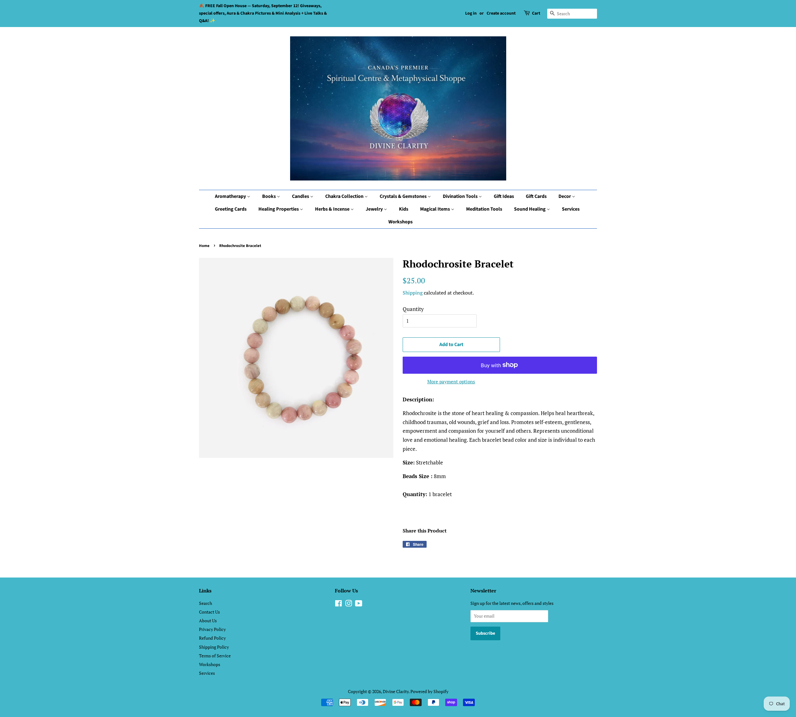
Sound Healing (530, 209)
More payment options (451, 381)
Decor (565, 196)
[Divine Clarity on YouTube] (358, 604)
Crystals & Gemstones (404, 196)
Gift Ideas (504, 196)
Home (204, 246)
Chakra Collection (344, 196)
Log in (471, 13)
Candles (301, 196)
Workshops (400, 221)
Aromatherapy (231, 196)
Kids (403, 209)
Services (571, 209)
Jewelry (375, 209)
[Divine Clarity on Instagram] (348, 604)
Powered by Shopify (429, 691)
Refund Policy (212, 638)
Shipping (413, 292)
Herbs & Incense (332, 209)
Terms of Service (215, 656)
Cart (536, 13)
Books (269, 196)
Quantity (413, 309)
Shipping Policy (214, 647)
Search (205, 603)
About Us (208, 620)
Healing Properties (279, 209)
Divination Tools (461, 196)
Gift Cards (536, 196)
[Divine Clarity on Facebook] (338, 604)
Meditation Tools (484, 209)
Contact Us (209, 612)
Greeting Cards (231, 209)
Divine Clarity (396, 691)
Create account (501, 13)
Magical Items (435, 209)
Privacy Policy (212, 629)
